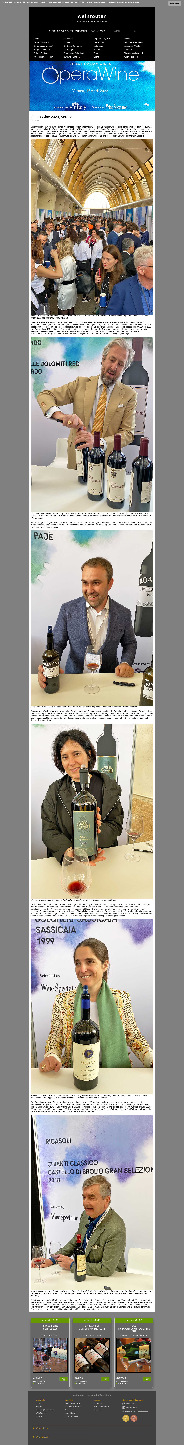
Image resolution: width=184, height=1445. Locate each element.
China (96, 57)
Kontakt (127, 39)
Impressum (98, 1403)
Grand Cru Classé (71, 1416)
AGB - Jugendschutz (101, 1407)
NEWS (92, 31)
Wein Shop (40, 1416)
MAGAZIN (101, 31)
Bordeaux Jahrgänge (73, 46)
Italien (36, 39)
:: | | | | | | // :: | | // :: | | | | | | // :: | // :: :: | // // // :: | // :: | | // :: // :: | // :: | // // (90, 1428)
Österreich (98, 46)
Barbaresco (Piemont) (43, 46)
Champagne (69, 50)
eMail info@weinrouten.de (45, 1410)
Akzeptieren (175, 3)
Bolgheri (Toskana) (42, 50)
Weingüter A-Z (42, 1437)
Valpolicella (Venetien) (44, 57)
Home (38, 1403)
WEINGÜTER (67, 31)
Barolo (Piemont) (41, 42)
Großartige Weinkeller (133, 46)
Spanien (97, 53)
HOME (50, 31)
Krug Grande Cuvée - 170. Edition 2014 (134, 1330)
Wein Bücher (40, 1413)
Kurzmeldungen (131, 57)
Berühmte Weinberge (133, 42)
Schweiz (97, 50)
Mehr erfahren (134, 2)
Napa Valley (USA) (102, 39)
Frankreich (68, 39)
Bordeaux (68, 42)
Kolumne (128, 50)
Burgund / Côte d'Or (72, 57)
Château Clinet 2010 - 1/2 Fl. (92, 1329)
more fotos (129, 1404)
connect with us (131, 1408)
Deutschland (99, 42)
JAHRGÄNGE (81, 31)
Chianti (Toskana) (41, 53)
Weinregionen (42, 1428)
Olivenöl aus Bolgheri (133, 53)
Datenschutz (98, 1410)
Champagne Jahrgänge (74, 53)
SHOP (57, 31)
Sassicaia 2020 (50, 1329)
